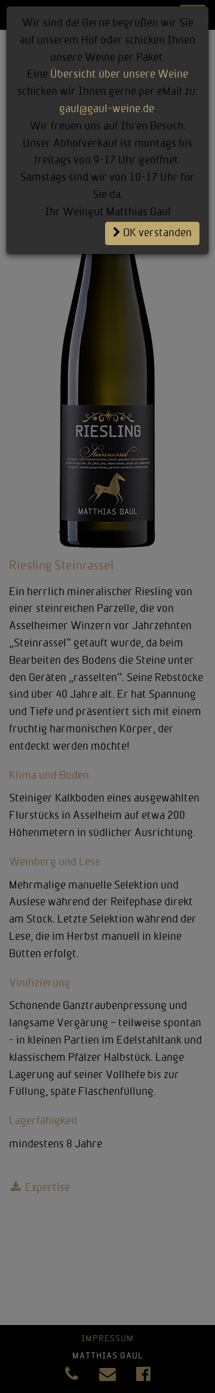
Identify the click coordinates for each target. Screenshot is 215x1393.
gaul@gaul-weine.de (106, 109)
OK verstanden (156, 233)
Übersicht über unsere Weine (119, 75)
